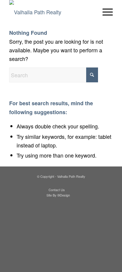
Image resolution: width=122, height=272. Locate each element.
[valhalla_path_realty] (50, 12)
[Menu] (105, 12)
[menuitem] (105, 12)
